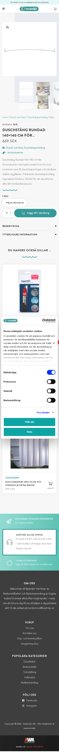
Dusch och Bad (18, 117)
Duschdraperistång (38, 117)
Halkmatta (29, 677)
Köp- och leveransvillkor (29, 638)
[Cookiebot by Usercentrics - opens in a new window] (42, 321)
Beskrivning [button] (10, 226)
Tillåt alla (29, 422)
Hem (5, 117)
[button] (7, 27)
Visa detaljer (43, 412)
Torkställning (29, 672)
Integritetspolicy (29, 644)
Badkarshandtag (29, 683)
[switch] (51, 381)
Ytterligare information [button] (19, 234)
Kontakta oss (29, 633)
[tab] (29, 226)
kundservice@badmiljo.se (41, 608)
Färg (5, 196)
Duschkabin (30, 662)
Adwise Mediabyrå (34, 747)
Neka (29, 432)
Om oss (29, 628)
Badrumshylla (29, 667)
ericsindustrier (15, 153)
